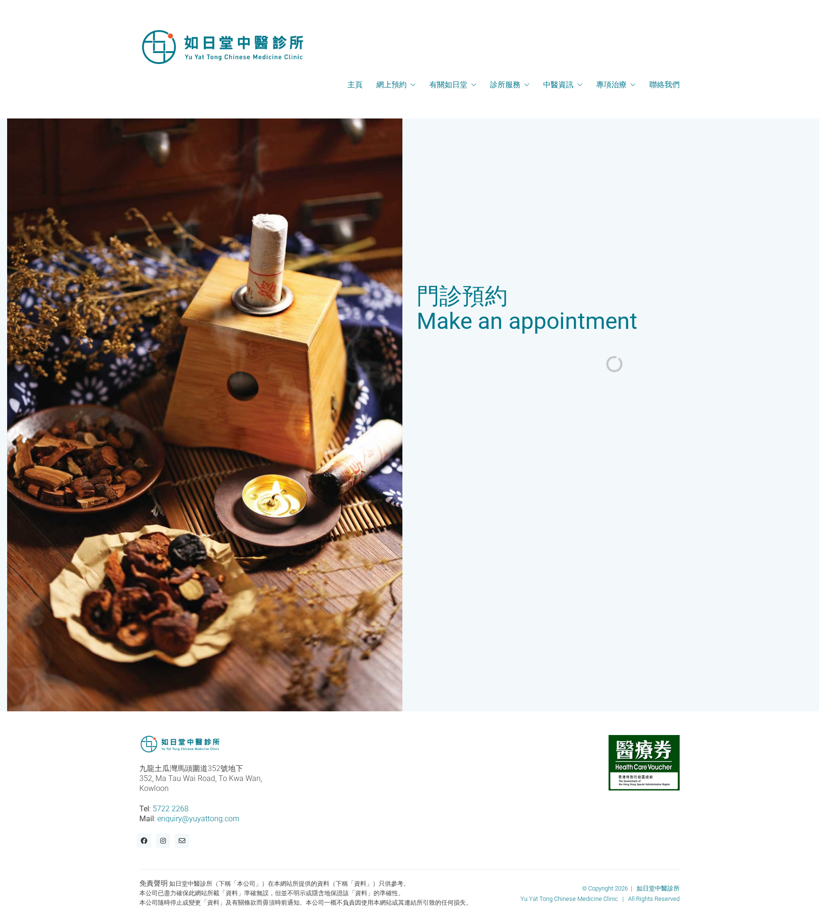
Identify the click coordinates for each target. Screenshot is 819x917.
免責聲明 (153, 883)
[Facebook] (144, 841)
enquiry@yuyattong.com (198, 818)
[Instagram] (163, 841)
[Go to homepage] (222, 46)
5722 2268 (171, 808)
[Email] (182, 841)
